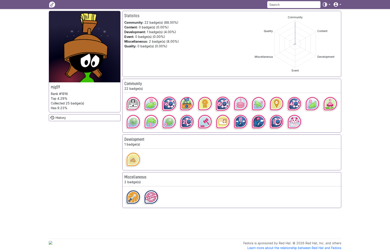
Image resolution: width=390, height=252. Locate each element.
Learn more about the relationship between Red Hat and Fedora (294, 248)
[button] (326, 4)
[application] (295, 44)
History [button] (61, 118)
